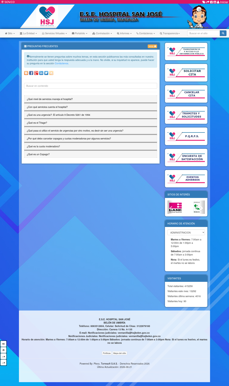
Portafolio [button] (80, 33)
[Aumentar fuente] (3, 356)
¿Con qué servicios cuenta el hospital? (47, 107)
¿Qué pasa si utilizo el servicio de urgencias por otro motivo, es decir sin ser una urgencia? (75, 130)
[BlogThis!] (26, 73)
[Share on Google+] (36, 73)
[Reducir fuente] (3, 362)
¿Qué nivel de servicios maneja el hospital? (50, 99)
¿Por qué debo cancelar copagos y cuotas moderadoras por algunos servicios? (69, 138)
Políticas (107, 353)
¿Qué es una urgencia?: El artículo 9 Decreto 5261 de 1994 (58, 114)
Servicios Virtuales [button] (54, 33)
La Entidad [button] (28, 33)
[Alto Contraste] (3, 350)
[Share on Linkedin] (41, 73)
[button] (170, 207)
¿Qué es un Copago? (38, 154)
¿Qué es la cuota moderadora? (43, 146)
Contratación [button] (102, 33)
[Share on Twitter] (46, 73)
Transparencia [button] (170, 33)
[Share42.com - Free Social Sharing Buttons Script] (51, 73)
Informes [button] (124, 33)
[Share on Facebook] (31, 73)
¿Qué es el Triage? (37, 122)
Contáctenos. (62, 63)
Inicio (151, 46)
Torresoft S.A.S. (109, 363)
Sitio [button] (10, 33)
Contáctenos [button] (145, 33)
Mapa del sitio (119, 353)
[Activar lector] (3, 344)
